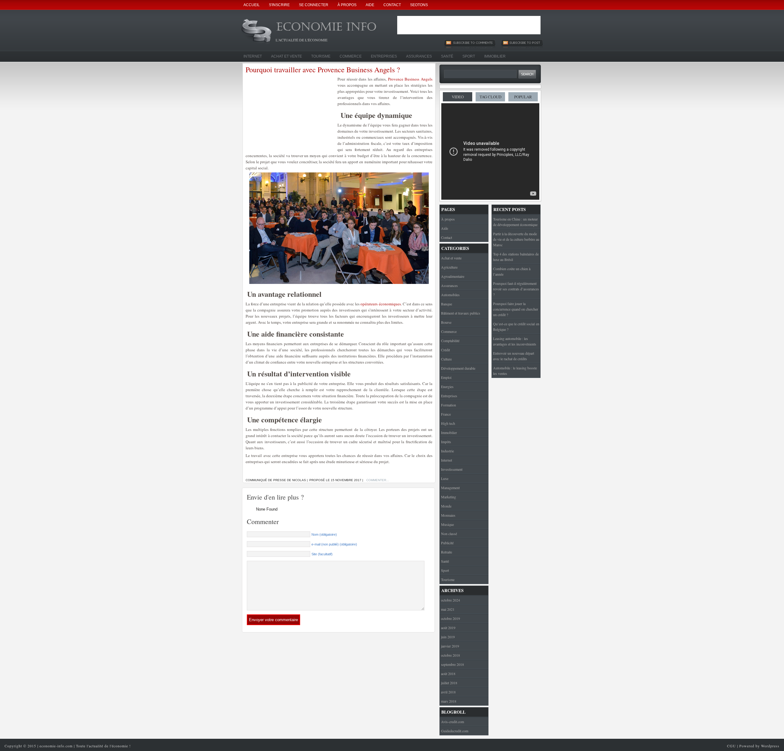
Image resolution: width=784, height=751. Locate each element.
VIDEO (458, 97)
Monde (446, 506)
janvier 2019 (450, 645)
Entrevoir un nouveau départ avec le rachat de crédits (513, 356)
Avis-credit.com (452, 721)
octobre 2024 (450, 600)
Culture (446, 359)
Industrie (447, 450)
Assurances (419, 56)
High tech (448, 423)
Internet (252, 56)
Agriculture (449, 267)
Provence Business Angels (410, 79)
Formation (448, 404)
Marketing (448, 496)
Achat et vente (286, 56)
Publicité (447, 542)
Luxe (444, 478)
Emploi (446, 377)
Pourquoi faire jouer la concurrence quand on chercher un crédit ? (515, 309)
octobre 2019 (450, 618)
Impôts (446, 441)
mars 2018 (448, 701)
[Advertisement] (469, 25)
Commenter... (377, 480)
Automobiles (450, 294)
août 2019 (448, 627)
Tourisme (320, 56)
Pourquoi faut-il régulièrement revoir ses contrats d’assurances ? (516, 289)
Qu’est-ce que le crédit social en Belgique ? (516, 326)
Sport (468, 56)
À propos (346, 5)
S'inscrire (279, 5)
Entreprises (384, 56)
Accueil (251, 5)
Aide (370, 5)
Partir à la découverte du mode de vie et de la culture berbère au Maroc (516, 239)
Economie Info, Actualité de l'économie (334, 29)
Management (450, 487)
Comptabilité (450, 340)
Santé (447, 56)
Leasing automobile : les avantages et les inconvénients (514, 341)
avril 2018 (448, 691)
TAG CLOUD (490, 97)
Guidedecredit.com (454, 730)
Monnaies (448, 515)
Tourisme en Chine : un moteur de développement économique (515, 222)
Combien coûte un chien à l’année (511, 271)
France (446, 414)
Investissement (451, 469)
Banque (446, 303)
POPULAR (523, 97)
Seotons (419, 5)
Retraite (446, 551)
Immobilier (495, 56)
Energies (447, 386)
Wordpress (770, 745)
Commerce (351, 56)
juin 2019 (448, 636)
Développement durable (458, 368)
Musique (447, 524)
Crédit (445, 349)
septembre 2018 (452, 664)
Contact (392, 5)
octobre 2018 (450, 655)
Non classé (449, 533)
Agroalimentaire (452, 276)
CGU (731, 745)
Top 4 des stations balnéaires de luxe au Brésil (516, 256)
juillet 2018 (449, 682)
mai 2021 (447, 609)
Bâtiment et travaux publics (460, 313)
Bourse (446, 322)
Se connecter (313, 5)
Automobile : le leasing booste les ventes (515, 370)
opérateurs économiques (380, 304)
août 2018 (448, 673)
